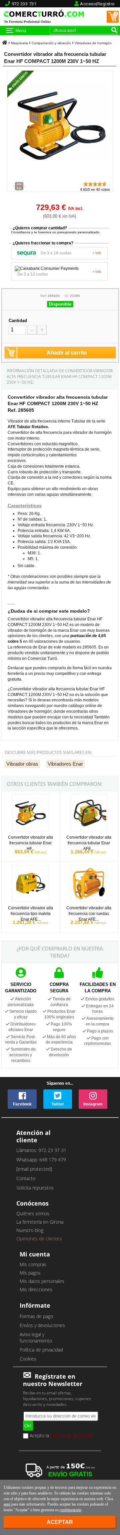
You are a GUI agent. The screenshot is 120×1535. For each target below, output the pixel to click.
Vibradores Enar (65, 764)
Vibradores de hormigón (93, 43)
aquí (7, 1504)
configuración (70, 1510)
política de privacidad (72, 1435)
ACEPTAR (60, 1522)
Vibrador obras (22, 764)
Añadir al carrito (67, 352)
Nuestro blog (29, 1230)
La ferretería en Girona (39, 1222)
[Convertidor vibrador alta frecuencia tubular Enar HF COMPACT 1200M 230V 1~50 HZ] (61, 177)
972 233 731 (24, 3)
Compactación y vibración (51, 43)
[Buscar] (114, 29)
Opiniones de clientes (39, 1238)
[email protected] (34, 1169)
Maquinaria (19, 43)
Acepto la (61, 1436)
